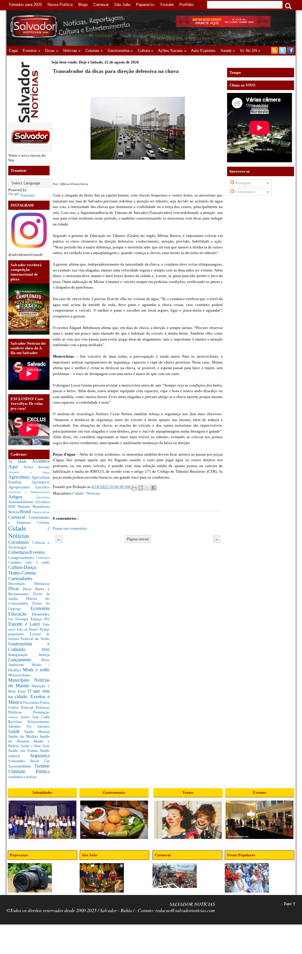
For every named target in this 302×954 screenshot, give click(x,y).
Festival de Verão (35, 638)
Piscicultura (31, 703)
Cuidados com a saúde (29, 562)
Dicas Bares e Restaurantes (29, 591)
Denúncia (42, 583)
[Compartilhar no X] (147, 488)
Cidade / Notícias (86, 493)
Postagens (242, 183)
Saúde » (228, 50)
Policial (28, 707)
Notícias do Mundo (29, 683)
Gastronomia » (120, 50)
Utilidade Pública (29, 771)
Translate (27, 195)
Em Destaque (19, 619)
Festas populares (29, 631)
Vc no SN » (250, 50)
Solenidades (19, 761)
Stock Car (40, 761)
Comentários (244, 191)
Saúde (16, 731)
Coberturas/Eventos (26, 552)
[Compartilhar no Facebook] (154, 488)
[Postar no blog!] (141, 488)
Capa (13, 50)
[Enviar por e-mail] (134, 488)
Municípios (21, 680)
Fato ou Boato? (28, 629)
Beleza (14, 512)
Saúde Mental (37, 731)
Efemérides (41, 614)
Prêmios (14, 717)
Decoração (21, 583)
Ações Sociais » (172, 50)
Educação (20, 613)
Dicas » (51, 50)
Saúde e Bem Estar (35, 746)
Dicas (15, 588)
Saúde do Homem (29, 738)
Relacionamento (38, 722)
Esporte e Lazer (25, 623)
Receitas (17, 721)
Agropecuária (21, 487)
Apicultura (42, 487)
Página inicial (138, 539)
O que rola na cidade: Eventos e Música (29, 696)
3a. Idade (20, 461)
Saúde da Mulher (24, 736)
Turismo (42, 765)
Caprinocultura (41, 512)
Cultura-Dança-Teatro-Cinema (22, 570)
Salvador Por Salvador (29, 727)
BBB (13, 507)
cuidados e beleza (22, 777)
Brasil (26, 511)
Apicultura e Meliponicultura (29, 492)
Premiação (41, 712)
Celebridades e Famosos (29, 520)
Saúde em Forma (24, 750)
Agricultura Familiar (29, 480)
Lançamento (24, 659)
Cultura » (145, 50)
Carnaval (18, 517)
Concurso (43, 558)
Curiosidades (20, 578)
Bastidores (41, 506)
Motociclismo (19, 675)
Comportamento (22, 557)
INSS (46, 649)
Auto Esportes (203, 50)
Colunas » (94, 50)
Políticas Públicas (29, 709)
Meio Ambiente (29, 662)
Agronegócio (40, 482)
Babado (25, 506)
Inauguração (23, 654)
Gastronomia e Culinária (29, 646)
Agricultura (19, 477)
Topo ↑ (290, 903)
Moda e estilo (36, 669)
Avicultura (42, 502)
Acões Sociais (36, 467)
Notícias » (72, 50)
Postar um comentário (70, 528)
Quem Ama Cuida (35, 717)
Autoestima (43, 497)
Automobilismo (21, 502)
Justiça (44, 654)
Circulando (20, 542)
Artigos (22, 496)
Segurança (40, 755)
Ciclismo (43, 523)
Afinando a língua (29, 472)
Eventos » (31, 50)
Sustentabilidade (21, 766)
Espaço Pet (40, 619)
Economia (40, 608)
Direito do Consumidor (29, 601)
